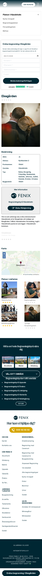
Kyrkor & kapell (27, 477)
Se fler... (5, 483)
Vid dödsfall (26, 468)
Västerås (5, 474)
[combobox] (21, 374)
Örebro (4, 478)
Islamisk (22, 177)
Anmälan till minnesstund (31, 507)
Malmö (4, 465)
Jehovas (28, 177)
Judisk (35, 177)
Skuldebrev (6, 513)
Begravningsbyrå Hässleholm (21, 202)
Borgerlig (27, 172)
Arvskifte (5, 499)
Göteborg (5, 460)
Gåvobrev (5, 508)
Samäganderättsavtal (10, 526)
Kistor (24, 481)
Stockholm (6, 456)
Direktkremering (28, 441)
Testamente (6, 504)
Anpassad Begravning (30, 463)
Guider (24, 495)
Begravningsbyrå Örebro (14, 386)
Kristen (28, 179)
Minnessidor (26, 516)
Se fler (21, 403)
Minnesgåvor (26, 511)
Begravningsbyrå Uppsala (15, 382)
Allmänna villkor (21, 545)
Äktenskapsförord (8, 522)
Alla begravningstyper (30, 472)
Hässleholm (23, 168)
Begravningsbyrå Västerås (15, 395)
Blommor (25, 486)
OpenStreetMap (28, 274)
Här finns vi (7, 452)
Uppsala (5, 469)
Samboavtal (6, 517)
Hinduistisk (30, 174)
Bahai (21, 172)
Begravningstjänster (28, 437)
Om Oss (5, 437)
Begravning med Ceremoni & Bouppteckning (28, 456)
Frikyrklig (22, 174)
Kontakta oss (7, 445)
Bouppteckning (7, 495)
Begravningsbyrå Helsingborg (16, 399)
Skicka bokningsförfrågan (21, 81)
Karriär (4, 441)
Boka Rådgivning (23, 208)
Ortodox (35, 179)
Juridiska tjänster (6, 490)
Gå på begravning (27, 502)
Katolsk (21, 179)
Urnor (24, 490)
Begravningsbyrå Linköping (15, 391)
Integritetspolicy (21, 551)
